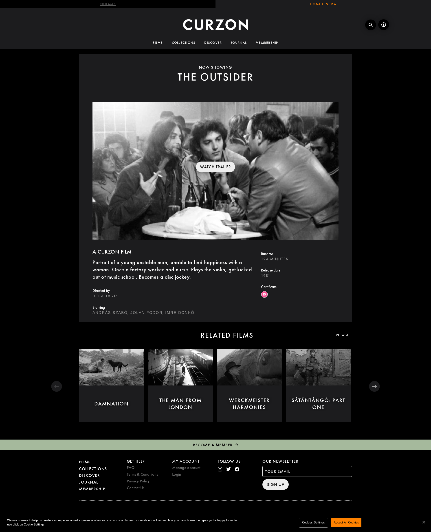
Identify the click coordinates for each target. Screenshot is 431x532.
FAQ (130, 467)
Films (158, 42)
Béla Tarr (104, 296)
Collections (184, 42)
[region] (215, 523)
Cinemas (108, 4)
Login (176, 474)
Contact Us (135, 487)
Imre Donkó (179, 313)
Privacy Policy (138, 481)
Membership (267, 42)
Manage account (186, 467)
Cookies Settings (313, 522)
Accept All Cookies (346, 522)
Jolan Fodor (146, 313)
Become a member (213, 444)
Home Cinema (323, 4)
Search (370, 25)
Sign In (383, 24)
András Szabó (110, 313)
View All (344, 335)
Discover (213, 42)
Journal (239, 42)
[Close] (424, 522)
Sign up (275, 484)
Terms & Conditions (142, 474)
